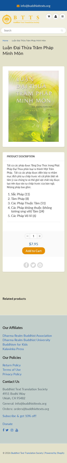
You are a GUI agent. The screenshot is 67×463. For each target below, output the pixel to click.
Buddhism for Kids (15, 344)
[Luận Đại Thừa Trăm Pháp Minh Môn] (33, 106)
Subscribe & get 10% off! (19, 416)
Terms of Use (12, 369)
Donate (8, 424)
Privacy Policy (12, 374)
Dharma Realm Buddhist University (26, 340)
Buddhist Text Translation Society (27, 453)
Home (5, 40)
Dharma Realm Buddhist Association (27, 335)
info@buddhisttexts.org (35, 6)
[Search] (62, 30)
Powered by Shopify (54, 453)
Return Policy (12, 365)
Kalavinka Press (13, 349)
